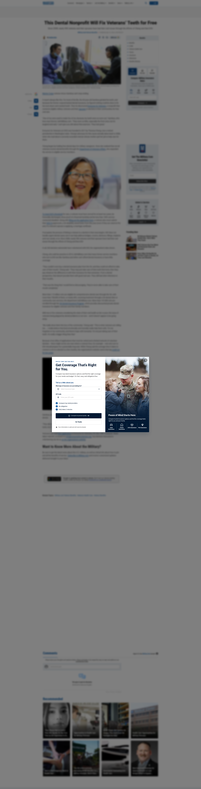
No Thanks (78, 422)
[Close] (145, 360)
